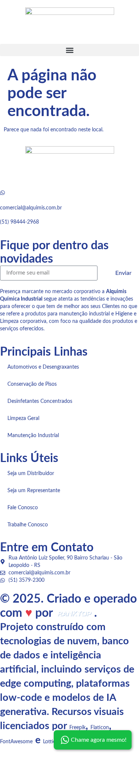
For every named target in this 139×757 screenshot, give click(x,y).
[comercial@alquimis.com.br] (2, 192)
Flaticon (99, 727)
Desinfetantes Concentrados (39, 401)
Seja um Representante (33, 490)
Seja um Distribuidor (30, 473)
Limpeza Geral (23, 418)
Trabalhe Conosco (27, 524)
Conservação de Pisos (32, 384)
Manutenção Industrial (33, 435)
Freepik (77, 727)
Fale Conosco (22, 507)
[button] (69, 50)
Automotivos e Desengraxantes (43, 367)
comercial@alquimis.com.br (31, 208)
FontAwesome (16, 741)
